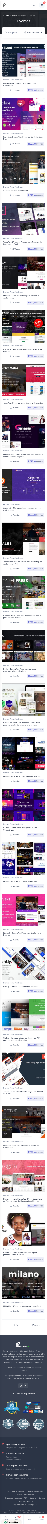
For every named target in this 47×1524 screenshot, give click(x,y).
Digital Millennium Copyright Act (25, 1505)
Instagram (20, 1385)
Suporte (33, 1498)
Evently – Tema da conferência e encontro (20, 986)
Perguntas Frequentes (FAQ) (16, 1498)
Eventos (6, 80)
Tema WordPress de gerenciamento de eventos (23, 403)
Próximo (36, 1325)
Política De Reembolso (25, 1495)
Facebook (26, 1385)
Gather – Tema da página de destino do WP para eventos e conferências (21, 1039)
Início (6, 15)
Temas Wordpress (19, 15)
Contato (42, 1498)
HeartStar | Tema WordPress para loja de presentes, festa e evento (20, 1253)
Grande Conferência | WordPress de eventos (21, 776)
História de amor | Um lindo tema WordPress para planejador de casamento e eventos (21, 724)
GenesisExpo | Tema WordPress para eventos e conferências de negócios (23, 455)
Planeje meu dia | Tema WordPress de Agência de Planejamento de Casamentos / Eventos (22, 1200)
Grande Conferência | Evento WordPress (20, 881)
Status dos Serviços (25, 1501)
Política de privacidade (15, 1491)
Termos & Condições (35, 1491)
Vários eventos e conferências (15, 191)
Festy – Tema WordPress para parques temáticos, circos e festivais (19, 670)
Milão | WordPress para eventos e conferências (22, 1306)
